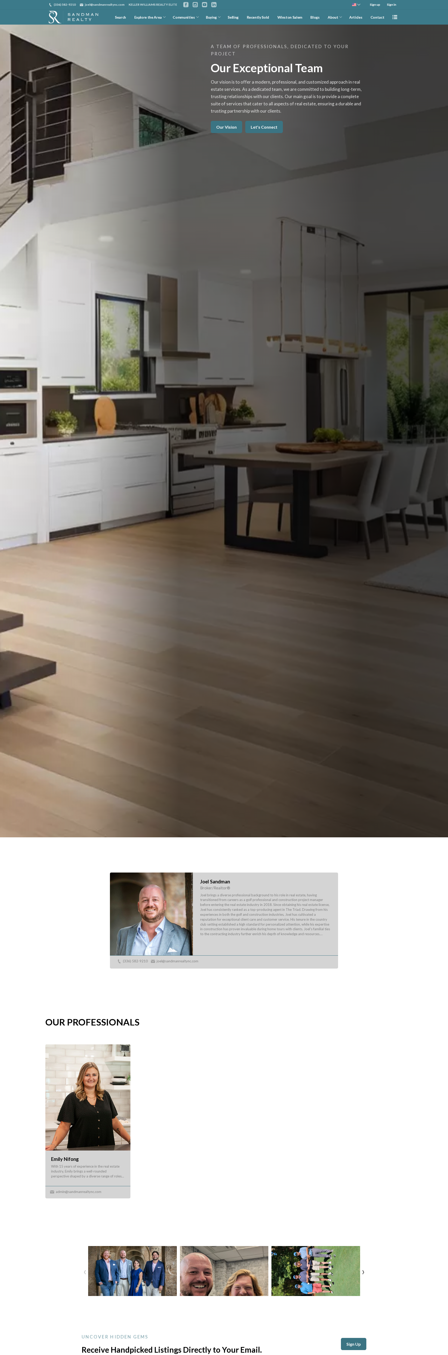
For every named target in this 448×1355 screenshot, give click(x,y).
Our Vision (226, 126)
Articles (355, 17)
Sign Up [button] (353, 1344)
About (333, 17)
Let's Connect (264, 126)
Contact (377, 17)
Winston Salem (289, 17)
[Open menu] (394, 17)
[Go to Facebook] (186, 4)
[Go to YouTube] (204, 4)
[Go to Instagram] (195, 4)
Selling (233, 17)
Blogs (314, 17)
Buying (211, 17)
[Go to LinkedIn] (214, 4)
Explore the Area (148, 17)
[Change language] (356, 5)
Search (120, 17)
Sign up (375, 4)
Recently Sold (258, 17)
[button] (132, 1271)
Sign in (391, 4)
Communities (184, 17)
